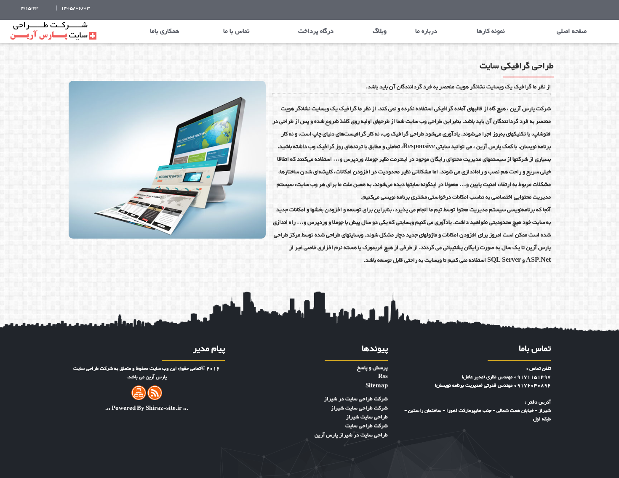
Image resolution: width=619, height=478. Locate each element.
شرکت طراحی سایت (366, 410)
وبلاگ (380, 31)
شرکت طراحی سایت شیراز (359, 392)
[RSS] (154, 395)
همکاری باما (164, 31)
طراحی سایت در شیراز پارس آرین (351, 419)
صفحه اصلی (572, 31)
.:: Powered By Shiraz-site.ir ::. (146, 409)
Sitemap (377, 370)
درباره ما (426, 31)
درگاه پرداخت (316, 31)
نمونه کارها (491, 31)
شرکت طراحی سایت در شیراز (356, 383)
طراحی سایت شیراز (367, 401)
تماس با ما (236, 31)
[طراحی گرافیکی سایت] (167, 161)
